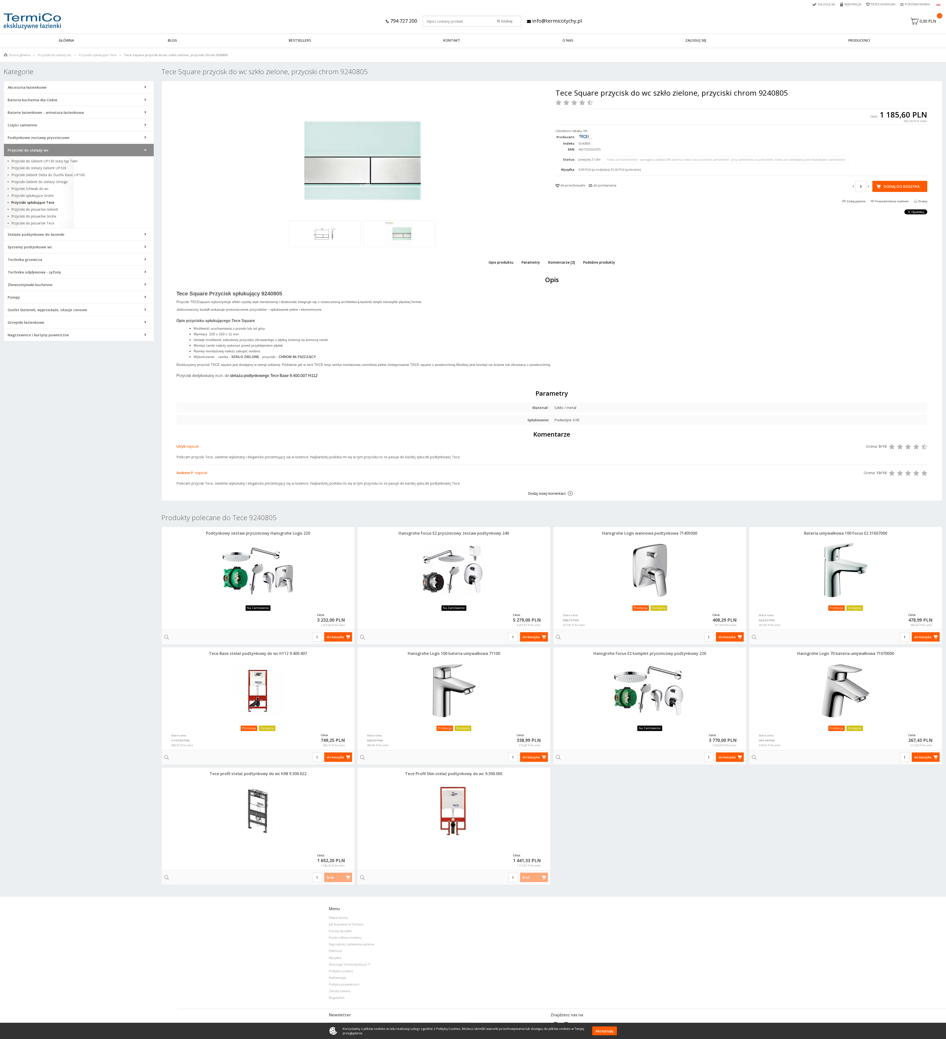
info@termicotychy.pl (556, 20)
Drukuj (922, 201)
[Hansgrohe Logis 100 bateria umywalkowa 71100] (453, 690)
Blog (172, 40)
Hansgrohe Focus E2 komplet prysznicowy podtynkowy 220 (649, 653)
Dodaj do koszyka (902, 186)
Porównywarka (917, 4)
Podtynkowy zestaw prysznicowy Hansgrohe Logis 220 (258, 533)
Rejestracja (853, 4)
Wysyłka (335, 958)
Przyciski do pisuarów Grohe (33, 216)
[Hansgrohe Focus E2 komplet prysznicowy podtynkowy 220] (649, 690)
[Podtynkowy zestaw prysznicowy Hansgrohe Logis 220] (258, 570)
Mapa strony (338, 918)
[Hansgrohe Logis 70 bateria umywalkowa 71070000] (845, 690)
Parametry (531, 262)
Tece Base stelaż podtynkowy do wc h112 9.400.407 (258, 653)
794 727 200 (403, 20)
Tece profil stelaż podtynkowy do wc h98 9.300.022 (258, 773)
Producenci (859, 40)
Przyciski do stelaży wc (54, 55)
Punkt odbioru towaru (345, 937)
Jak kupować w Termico (346, 924)
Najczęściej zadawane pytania (351, 944)
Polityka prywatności (344, 984)
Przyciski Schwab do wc (30, 189)
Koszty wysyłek (340, 931)
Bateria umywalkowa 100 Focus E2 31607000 (845, 533)
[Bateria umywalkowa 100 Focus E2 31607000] (845, 570)
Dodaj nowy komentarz (547, 493)
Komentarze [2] (561, 262)
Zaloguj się (826, 4)
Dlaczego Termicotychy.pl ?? (349, 964)
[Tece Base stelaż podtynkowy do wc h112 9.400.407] (258, 690)
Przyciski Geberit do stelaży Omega (39, 182)
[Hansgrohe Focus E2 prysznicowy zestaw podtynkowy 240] (453, 570)
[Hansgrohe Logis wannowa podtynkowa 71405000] (649, 570)
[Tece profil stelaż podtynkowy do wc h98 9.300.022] (258, 811)
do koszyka (335, 637)
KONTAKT (451, 40)
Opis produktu (501, 262)
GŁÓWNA (66, 40)
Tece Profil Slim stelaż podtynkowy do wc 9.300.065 (454, 773)
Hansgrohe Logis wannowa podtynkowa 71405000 (649, 533)
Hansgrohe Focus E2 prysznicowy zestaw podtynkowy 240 (454, 533)
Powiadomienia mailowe (892, 201)
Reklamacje (337, 978)
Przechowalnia (883, 4)
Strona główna (19, 55)
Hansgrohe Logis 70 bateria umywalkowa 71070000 (845, 653)
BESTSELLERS (300, 40)
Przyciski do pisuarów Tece (32, 223)
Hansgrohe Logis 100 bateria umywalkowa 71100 (454, 653)
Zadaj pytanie (856, 201)
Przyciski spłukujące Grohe (32, 195)
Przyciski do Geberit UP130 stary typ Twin (44, 161)
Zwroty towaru (340, 991)
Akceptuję (604, 1030)
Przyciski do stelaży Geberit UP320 (38, 168)
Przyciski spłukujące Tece (98, 55)
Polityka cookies (341, 971)
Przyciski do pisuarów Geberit (34, 209)
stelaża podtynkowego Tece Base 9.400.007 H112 (274, 376)
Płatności (335, 951)
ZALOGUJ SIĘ (695, 40)
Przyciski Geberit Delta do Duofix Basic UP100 (48, 175)
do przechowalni (572, 185)
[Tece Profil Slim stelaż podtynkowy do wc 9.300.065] (453, 811)
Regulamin (337, 998)
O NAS (567, 40)
